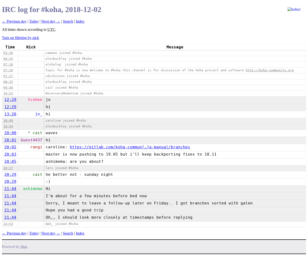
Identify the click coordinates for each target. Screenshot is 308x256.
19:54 (8, 126)
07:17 (8, 76)
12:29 (10, 99)
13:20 (10, 114)
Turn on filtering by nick (20, 38)
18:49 (8, 120)
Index (80, 21)
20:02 (10, 147)
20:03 (10, 154)
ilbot (24, 247)
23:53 (8, 224)
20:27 (8, 168)
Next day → (50, 21)
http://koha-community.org (270, 70)
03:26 (8, 53)
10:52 (8, 93)
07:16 (8, 64)
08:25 (8, 82)
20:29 (10, 174)
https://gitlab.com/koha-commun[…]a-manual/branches (130, 147)
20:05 (10, 161)
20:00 (10, 133)
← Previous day (14, 21)
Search (68, 21)
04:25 (8, 58)
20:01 (10, 140)
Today (34, 21)
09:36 (8, 87)
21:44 (10, 188)
